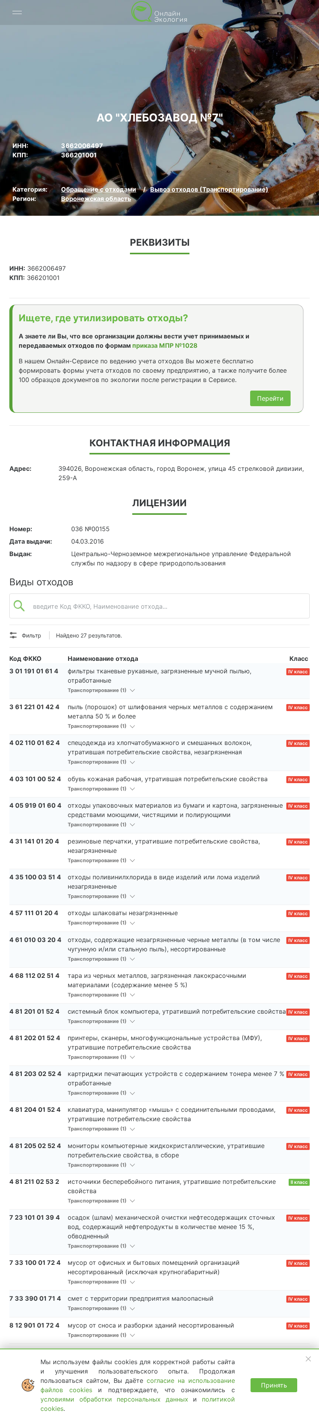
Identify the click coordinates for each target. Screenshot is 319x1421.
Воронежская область (96, 198)
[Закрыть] (308, 1358)
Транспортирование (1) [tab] (98, 690)
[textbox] (159, 610)
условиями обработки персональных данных (116, 1399)
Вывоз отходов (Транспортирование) (209, 189)
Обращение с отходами (98, 189)
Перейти (270, 398)
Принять (274, 1385)
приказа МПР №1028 (165, 345)
